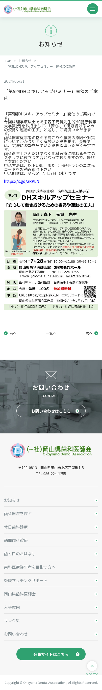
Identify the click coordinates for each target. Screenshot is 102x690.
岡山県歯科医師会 (20, 594)
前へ (12, 333)
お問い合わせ (16, 634)
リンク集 (12, 620)
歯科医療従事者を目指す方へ (29, 567)
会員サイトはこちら (51, 654)
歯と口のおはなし (20, 554)
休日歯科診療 (16, 527)
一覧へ (51, 333)
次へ (89, 333)
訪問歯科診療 (16, 540)
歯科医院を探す (18, 513)
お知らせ (12, 500)
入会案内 (12, 607)
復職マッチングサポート (26, 580)
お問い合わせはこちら (51, 411)
